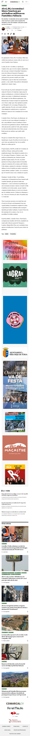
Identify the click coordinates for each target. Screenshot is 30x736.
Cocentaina (13, 234)
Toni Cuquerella (6, 582)
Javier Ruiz (5, 551)
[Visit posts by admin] (3, 28)
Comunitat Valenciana (8, 572)
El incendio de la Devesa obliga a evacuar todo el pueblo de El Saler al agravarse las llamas (15, 494)
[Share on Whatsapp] (5, 33)
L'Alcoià (4, 5)
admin (8, 27)
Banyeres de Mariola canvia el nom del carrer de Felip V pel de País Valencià (13, 664)
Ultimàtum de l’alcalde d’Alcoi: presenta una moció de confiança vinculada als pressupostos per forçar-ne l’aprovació (14, 693)
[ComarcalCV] (15, 2)
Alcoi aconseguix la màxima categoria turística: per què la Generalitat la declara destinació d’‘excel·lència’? (14, 607)
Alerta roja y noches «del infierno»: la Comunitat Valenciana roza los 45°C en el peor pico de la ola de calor (14, 578)
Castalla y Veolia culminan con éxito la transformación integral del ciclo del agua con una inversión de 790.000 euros (14, 547)
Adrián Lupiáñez (6, 640)
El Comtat (18, 572)
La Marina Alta (6, 574)
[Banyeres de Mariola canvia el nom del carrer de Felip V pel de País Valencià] (15, 652)
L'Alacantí (5, 632)
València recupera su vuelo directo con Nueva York (14, 511)
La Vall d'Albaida (15, 574)
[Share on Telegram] (8, 33)
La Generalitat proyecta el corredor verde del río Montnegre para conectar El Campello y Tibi (14, 636)
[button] (3, 2)
